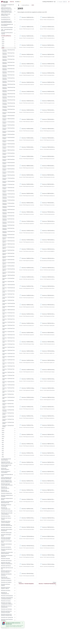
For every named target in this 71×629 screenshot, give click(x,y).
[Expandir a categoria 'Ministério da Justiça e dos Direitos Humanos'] (15, 552)
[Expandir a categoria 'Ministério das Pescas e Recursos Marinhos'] (15, 571)
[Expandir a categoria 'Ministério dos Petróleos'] (15, 609)
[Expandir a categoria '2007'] (15, 44)
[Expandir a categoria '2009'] (15, 40)
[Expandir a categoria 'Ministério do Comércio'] (15, 582)
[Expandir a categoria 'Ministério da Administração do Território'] (15, 487)
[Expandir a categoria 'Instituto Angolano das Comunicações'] (15, 465)
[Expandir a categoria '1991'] (15, 455)
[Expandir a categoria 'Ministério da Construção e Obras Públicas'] (15, 513)
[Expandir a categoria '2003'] (15, 431)
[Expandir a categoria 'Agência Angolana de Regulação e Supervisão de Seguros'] (15, 8)
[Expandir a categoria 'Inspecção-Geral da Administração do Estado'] (15, 462)
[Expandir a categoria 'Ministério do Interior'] (15, 590)
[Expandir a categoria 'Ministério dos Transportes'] (15, 617)
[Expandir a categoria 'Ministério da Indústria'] (15, 547)
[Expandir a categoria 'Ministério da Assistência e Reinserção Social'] (15, 502)
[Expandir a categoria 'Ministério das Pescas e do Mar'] (15, 568)
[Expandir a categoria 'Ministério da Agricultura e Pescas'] (15, 499)
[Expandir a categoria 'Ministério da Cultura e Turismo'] (15, 518)
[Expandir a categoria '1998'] (15, 441)
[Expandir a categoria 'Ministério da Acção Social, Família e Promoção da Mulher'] (15, 484)
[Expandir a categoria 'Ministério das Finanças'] (15, 560)
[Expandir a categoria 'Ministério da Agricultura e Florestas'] (15, 495)
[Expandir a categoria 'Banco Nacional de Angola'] (15, 27)
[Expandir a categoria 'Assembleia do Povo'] (15, 17)
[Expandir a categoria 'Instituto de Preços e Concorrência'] (15, 471)
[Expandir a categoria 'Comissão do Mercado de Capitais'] (15, 33)
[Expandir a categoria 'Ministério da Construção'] (15, 511)
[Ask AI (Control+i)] (69, 2)
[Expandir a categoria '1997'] (15, 443)
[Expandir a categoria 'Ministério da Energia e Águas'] (15, 535)
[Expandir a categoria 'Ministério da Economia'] (15, 527)
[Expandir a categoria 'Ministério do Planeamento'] (15, 596)
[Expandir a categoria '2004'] (15, 429)
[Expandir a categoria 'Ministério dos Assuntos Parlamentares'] (15, 606)
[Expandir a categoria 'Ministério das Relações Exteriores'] (15, 574)
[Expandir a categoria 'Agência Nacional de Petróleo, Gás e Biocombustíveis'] (15, 14)
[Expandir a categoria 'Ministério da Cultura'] (15, 516)
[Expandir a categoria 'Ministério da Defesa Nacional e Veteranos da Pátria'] (15, 524)
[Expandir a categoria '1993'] (15, 451)
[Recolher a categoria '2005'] (15, 48)
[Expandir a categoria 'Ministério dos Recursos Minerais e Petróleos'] (15, 611)
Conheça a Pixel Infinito (47, 1)
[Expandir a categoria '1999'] (15, 439)
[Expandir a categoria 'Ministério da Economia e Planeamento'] (15, 530)
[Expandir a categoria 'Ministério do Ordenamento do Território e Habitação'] (15, 593)
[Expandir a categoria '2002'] (15, 433)
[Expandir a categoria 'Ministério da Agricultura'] (15, 493)
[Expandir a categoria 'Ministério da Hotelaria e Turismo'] (15, 544)
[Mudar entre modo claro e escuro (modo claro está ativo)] (55, 2)
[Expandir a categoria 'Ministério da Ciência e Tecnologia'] (15, 505)
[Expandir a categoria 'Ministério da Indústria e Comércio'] (15, 549)
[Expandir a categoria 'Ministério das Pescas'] (15, 566)
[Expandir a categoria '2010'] (15, 38)
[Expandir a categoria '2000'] (15, 437)
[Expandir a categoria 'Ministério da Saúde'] (15, 558)
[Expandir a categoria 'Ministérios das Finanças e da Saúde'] (15, 619)
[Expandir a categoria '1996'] (15, 445)
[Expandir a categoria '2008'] (15, 42)
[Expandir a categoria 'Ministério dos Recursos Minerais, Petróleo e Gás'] (15, 614)
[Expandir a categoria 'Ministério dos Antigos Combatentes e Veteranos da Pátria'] (15, 603)
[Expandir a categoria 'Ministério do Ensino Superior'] (15, 584)
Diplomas (12, 1)
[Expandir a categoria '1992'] (15, 453)
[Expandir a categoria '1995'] (15, 447)
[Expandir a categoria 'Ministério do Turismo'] (15, 601)
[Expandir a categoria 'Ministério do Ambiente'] (15, 580)
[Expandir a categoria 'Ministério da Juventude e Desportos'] (15, 556)
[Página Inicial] (19, 5)
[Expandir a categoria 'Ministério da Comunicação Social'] (15, 508)
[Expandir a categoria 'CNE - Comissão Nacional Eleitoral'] (15, 30)
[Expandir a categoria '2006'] (15, 46)
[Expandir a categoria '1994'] (15, 449)
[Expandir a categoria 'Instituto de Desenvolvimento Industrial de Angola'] (15, 468)
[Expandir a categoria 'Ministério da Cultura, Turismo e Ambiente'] (15, 521)
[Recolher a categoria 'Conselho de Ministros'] (15, 36)
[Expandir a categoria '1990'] (15, 457)
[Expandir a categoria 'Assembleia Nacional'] (15, 19)
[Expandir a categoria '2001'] (15, 435)
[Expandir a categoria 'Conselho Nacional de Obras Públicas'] (15, 459)
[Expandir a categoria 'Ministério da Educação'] (15, 533)
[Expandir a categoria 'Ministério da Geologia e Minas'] (15, 541)
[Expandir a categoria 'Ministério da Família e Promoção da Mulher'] (15, 538)
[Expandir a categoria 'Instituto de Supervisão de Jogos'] (15, 475)
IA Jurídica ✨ (18, 1)
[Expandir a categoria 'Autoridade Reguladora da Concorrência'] (15, 24)
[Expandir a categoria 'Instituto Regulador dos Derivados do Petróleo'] (15, 478)
